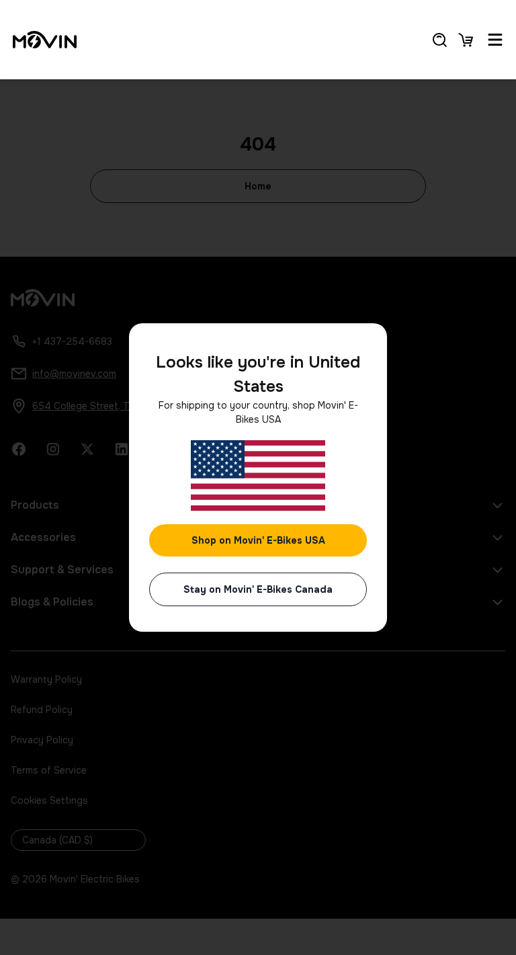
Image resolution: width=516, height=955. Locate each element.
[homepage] (45, 39)
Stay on (258, 589)
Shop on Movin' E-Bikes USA (258, 540)
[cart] (466, 40)
